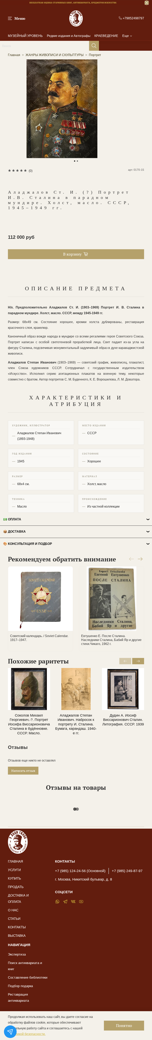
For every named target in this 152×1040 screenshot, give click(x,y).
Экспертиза (17, 954)
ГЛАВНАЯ (15, 861)
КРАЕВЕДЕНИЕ (106, 35)
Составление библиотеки (28, 977)
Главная (14, 55)
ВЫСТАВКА (17, 936)
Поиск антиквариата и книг (25, 966)
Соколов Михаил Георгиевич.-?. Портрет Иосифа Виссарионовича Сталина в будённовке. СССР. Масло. (29, 724)
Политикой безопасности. (27, 1034)
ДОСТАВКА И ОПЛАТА (18, 898)
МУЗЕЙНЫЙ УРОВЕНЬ (25, 35)
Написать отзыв (23, 770)
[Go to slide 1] (74, 161)
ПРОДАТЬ (16, 887)
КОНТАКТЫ (17, 927)
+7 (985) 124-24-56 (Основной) (80, 871)
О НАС (13, 910)
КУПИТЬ (14, 878)
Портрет (95, 55)
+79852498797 (133, 18)
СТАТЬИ (14, 919)
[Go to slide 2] (77, 161)
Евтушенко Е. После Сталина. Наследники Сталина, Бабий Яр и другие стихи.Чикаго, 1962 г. (111, 640)
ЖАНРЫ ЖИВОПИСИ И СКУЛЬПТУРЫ (55, 55)
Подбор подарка (20, 986)
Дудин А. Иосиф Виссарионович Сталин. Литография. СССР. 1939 (123, 719)
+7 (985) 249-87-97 (127, 871)
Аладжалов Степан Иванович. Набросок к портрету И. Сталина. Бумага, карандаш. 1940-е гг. (76, 724)
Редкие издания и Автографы (68, 35)
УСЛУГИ (14, 870)
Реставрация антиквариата (18, 997)
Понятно (124, 1025)
